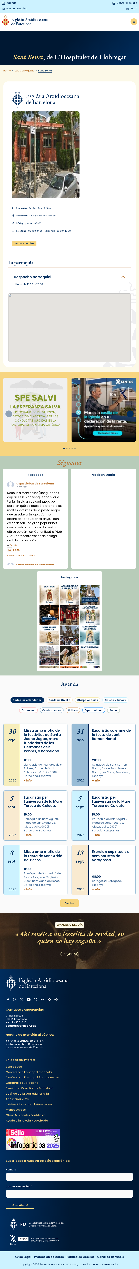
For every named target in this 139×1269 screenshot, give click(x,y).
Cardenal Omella (59, 700)
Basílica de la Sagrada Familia (27, 1094)
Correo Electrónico (19, 1186)
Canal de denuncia (110, 1257)
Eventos (69, 903)
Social (114, 710)
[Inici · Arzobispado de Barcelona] (25, 21)
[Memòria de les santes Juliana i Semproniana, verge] (90, 615)
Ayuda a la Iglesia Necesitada (27, 1121)
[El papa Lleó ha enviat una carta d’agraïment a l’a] (69, 655)
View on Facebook (16, 555)
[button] (130, 413)
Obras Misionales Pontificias (25, 1115)
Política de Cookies (80, 1257)
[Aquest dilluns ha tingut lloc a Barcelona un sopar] (49, 655)
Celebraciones (51, 710)
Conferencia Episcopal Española (29, 1072)
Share (32, 555)
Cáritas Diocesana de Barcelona (29, 1104)
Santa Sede (14, 1067)
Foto (16, 550)
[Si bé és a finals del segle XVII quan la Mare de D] (90, 635)
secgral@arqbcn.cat (21, 1026)
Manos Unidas (16, 1110)
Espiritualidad (94, 710)
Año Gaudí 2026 (17, 1099)
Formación (29, 710)
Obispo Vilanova (115, 700)
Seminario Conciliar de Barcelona (29, 1088)
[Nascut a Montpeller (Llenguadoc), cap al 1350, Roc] (49, 595)
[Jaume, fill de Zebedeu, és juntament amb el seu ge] (49, 635)
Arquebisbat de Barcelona (35, 483)
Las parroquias (24, 70)
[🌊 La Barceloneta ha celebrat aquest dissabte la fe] (69, 635)
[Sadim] (35, 410)
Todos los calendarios (27, 700)
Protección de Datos (49, 1257)
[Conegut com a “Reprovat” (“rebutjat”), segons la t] (90, 655)
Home (7, 70)
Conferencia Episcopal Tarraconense (32, 1077)
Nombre (11, 1169)
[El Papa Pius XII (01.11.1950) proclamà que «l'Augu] (69, 595)
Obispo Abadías (87, 700)
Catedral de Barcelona (22, 1083)
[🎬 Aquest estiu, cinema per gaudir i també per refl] (49, 615)
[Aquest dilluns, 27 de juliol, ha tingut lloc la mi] (69, 615)
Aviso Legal (23, 1257)
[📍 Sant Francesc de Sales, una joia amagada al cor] (90, 595)
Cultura (73, 710)
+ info (28, 780)
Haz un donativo (24, 243)
